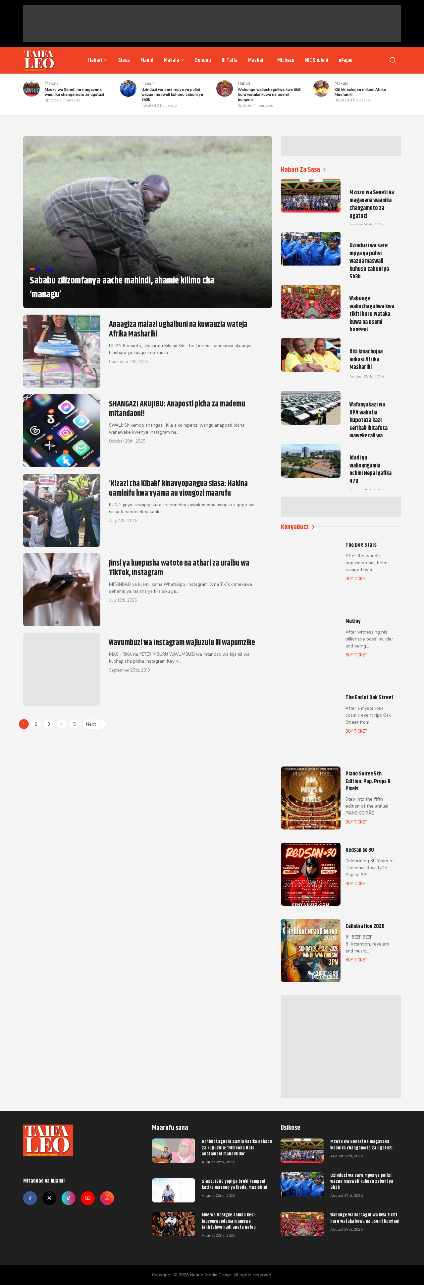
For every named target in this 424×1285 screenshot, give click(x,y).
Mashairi (257, 60)
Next (94, 724)
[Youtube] (88, 1198)
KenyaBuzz (295, 527)
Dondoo (203, 60)
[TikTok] (69, 1198)
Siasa (124, 60)
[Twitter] (49, 1198)
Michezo (285, 60)
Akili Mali (44, 270)
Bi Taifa (230, 60)
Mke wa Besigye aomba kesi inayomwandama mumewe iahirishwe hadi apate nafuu (229, 1220)
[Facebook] (30, 1198)
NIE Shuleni (316, 60)
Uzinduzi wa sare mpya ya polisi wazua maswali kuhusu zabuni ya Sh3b (361, 1181)
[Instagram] (107, 1198)
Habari (95, 60)
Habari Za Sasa (300, 169)
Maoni (146, 60)
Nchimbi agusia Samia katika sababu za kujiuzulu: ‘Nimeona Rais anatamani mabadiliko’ (237, 1147)
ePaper (346, 60)
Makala (171, 60)
